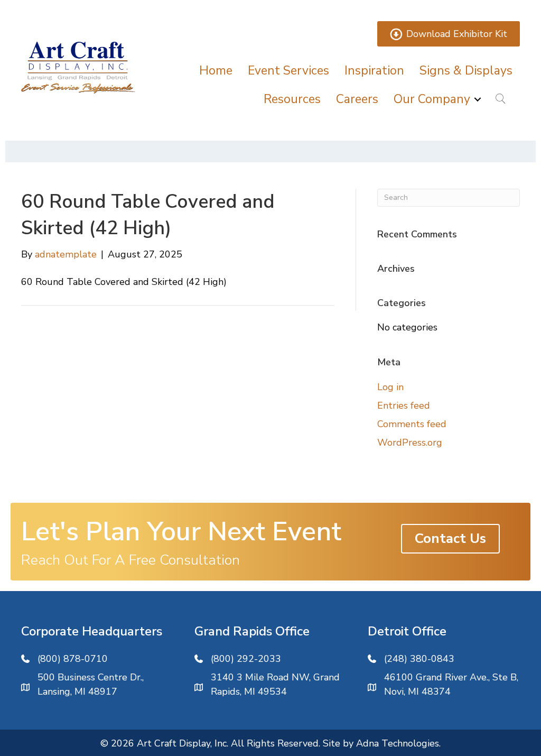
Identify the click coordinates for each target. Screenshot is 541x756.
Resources (292, 99)
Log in (390, 387)
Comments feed (411, 424)
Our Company (432, 99)
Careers (357, 99)
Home (215, 70)
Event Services (288, 70)
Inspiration (374, 70)
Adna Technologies (397, 743)
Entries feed (403, 405)
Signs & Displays (465, 70)
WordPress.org (409, 442)
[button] (477, 99)
